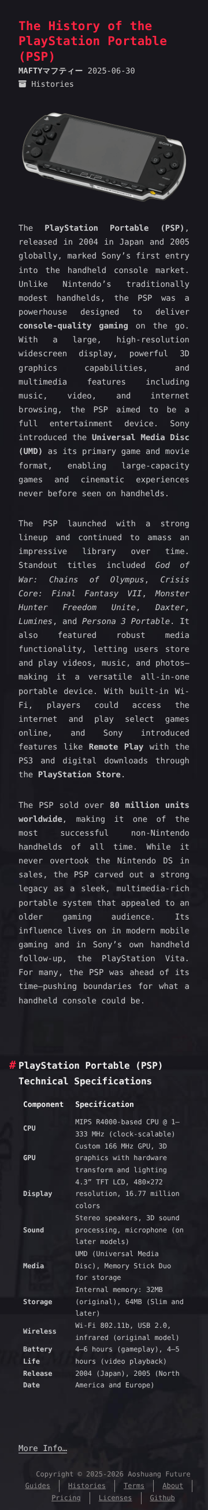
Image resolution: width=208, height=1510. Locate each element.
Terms (134, 1486)
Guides (37, 1486)
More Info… (42, 1448)
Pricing (66, 1498)
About (172, 1486)
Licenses (115, 1498)
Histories (52, 84)
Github (162, 1498)
